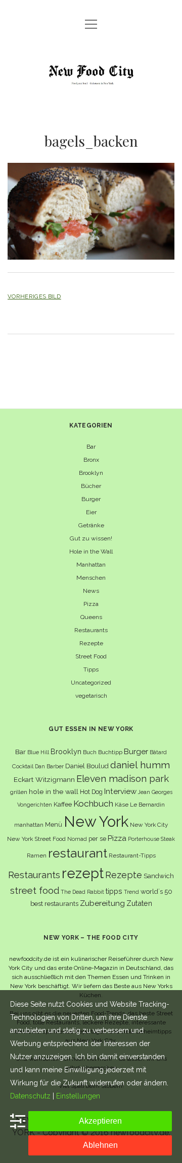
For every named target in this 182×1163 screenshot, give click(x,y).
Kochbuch (93, 804)
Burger (91, 499)
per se (97, 838)
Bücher (91, 485)
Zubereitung (102, 903)
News (91, 590)
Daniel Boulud (87, 766)
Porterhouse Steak (151, 839)
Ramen (37, 855)
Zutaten (139, 903)
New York (96, 821)
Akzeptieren (100, 1121)
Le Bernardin (147, 804)
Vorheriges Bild (34, 296)
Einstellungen (78, 1096)
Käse (121, 804)
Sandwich (159, 876)
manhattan (28, 824)
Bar (91, 446)
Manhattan (91, 564)
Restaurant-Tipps (132, 855)
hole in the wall (53, 791)
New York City (149, 824)
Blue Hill (38, 752)
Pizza (91, 603)
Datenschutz (30, 1096)
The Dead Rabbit (82, 892)
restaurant (77, 853)
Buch (90, 752)
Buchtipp (110, 752)
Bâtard (158, 752)
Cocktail (22, 766)
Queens (91, 617)
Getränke (91, 525)
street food (34, 890)
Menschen (91, 577)
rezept (83, 873)
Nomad (77, 839)
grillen (18, 791)
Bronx (91, 459)
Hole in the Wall (91, 551)
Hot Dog (91, 791)
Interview (120, 791)
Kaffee (63, 804)
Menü (53, 824)
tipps (114, 891)
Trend (131, 892)
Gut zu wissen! (91, 538)
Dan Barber (49, 766)
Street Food (91, 656)
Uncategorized (91, 682)
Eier (91, 512)
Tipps (91, 669)
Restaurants (91, 630)
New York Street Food (36, 838)
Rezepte (91, 643)
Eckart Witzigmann (44, 779)
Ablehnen (100, 1145)
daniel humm (140, 764)
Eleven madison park (122, 778)
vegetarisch (91, 695)
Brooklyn (91, 472)
